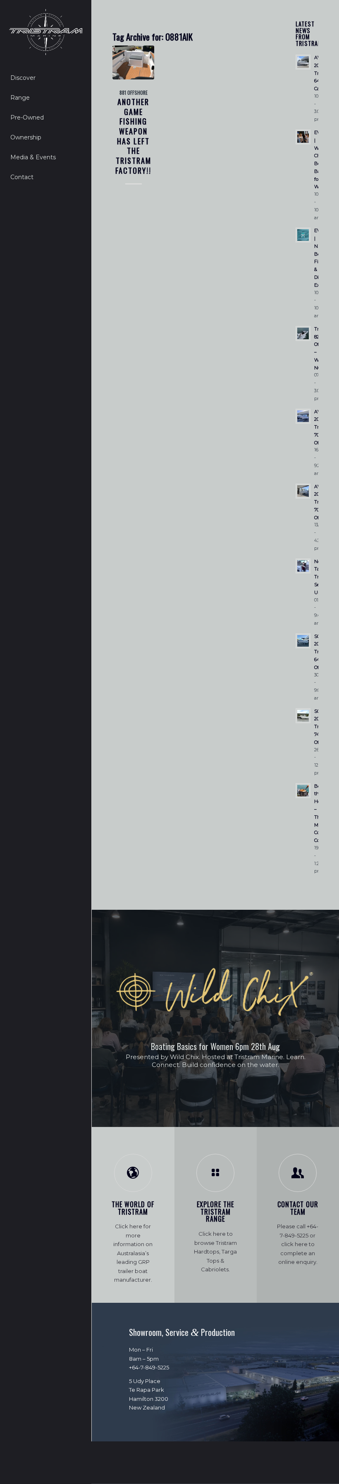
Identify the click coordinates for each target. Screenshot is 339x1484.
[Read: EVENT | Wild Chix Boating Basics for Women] (303, 136)
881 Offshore (133, 92)
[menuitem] (45, 78)
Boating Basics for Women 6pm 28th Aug (215, 1046)
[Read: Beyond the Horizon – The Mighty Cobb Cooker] (303, 790)
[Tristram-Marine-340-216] (45, 32)
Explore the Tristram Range (215, 1211)
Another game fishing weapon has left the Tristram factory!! (133, 136)
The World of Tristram (133, 1208)
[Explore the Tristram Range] (215, 1173)
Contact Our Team (297, 1208)
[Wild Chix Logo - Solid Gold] (215, 992)
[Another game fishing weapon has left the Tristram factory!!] (133, 62)
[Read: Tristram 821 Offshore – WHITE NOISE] (303, 333)
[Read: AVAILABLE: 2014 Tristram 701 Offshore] (303, 416)
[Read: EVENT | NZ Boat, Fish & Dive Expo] (303, 235)
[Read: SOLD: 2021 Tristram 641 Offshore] (303, 640)
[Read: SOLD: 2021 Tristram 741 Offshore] (303, 715)
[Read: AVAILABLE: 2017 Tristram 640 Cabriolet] (303, 62)
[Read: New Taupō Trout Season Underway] (303, 566)
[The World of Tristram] (133, 1173)
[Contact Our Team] (298, 1173)
